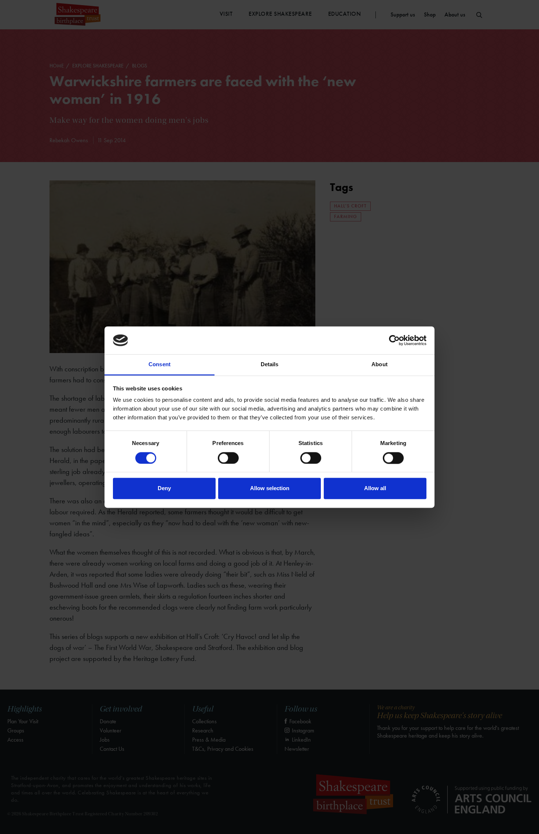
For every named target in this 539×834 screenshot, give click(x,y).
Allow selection (269, 488)
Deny (164, 488)
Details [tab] (270, 364)
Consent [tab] (159, 364)
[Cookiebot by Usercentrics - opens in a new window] (394, 340)
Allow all (375, 488)
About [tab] (379, 364)
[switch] (228, 458)
